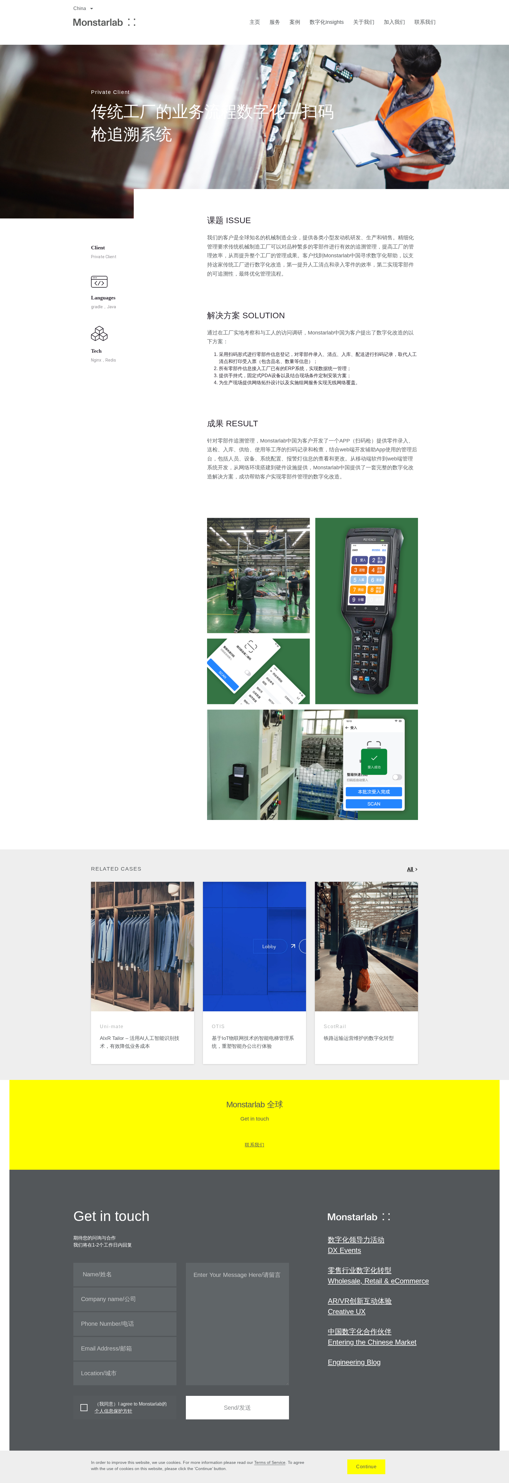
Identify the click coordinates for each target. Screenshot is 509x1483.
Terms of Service (269, 1462)
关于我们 (363, 22)
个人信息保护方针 (113, 1411)
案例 (295, 22)
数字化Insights (327, 22)
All (410, 869)
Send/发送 (237, 1407)
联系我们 (425, 22)
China (80, 8)
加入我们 (394, 22)
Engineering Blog (354, 1362)
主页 (254, 22)
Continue (366, 1466)
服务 (275, 22)
